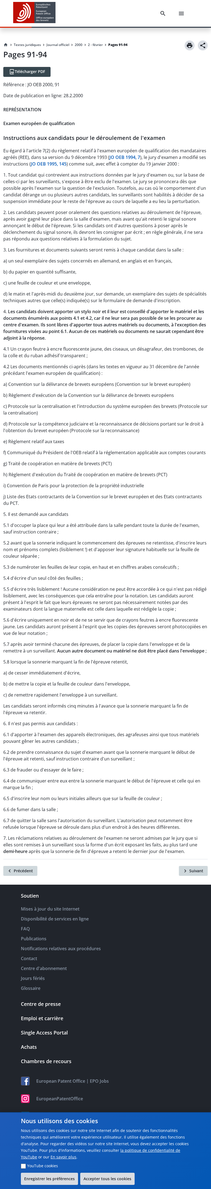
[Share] (203, 45)
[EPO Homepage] (34, 13)
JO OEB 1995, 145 (48, 164)
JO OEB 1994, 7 (124, 157)
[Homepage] (5, 44)
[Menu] (182, 13)
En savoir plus (63, 1157)
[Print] (190, 45)
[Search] (164, 13)
